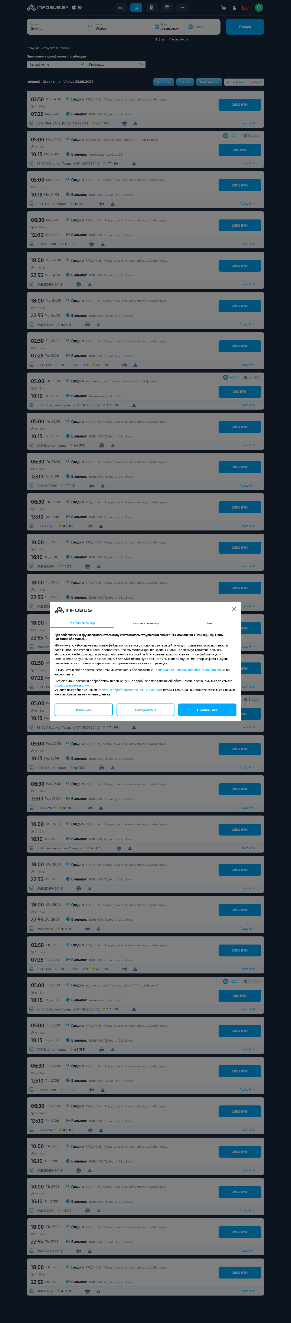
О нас (209, 623)
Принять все (207, 710)
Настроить (144, 710)
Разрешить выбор (82, 623)
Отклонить (83, 710)
